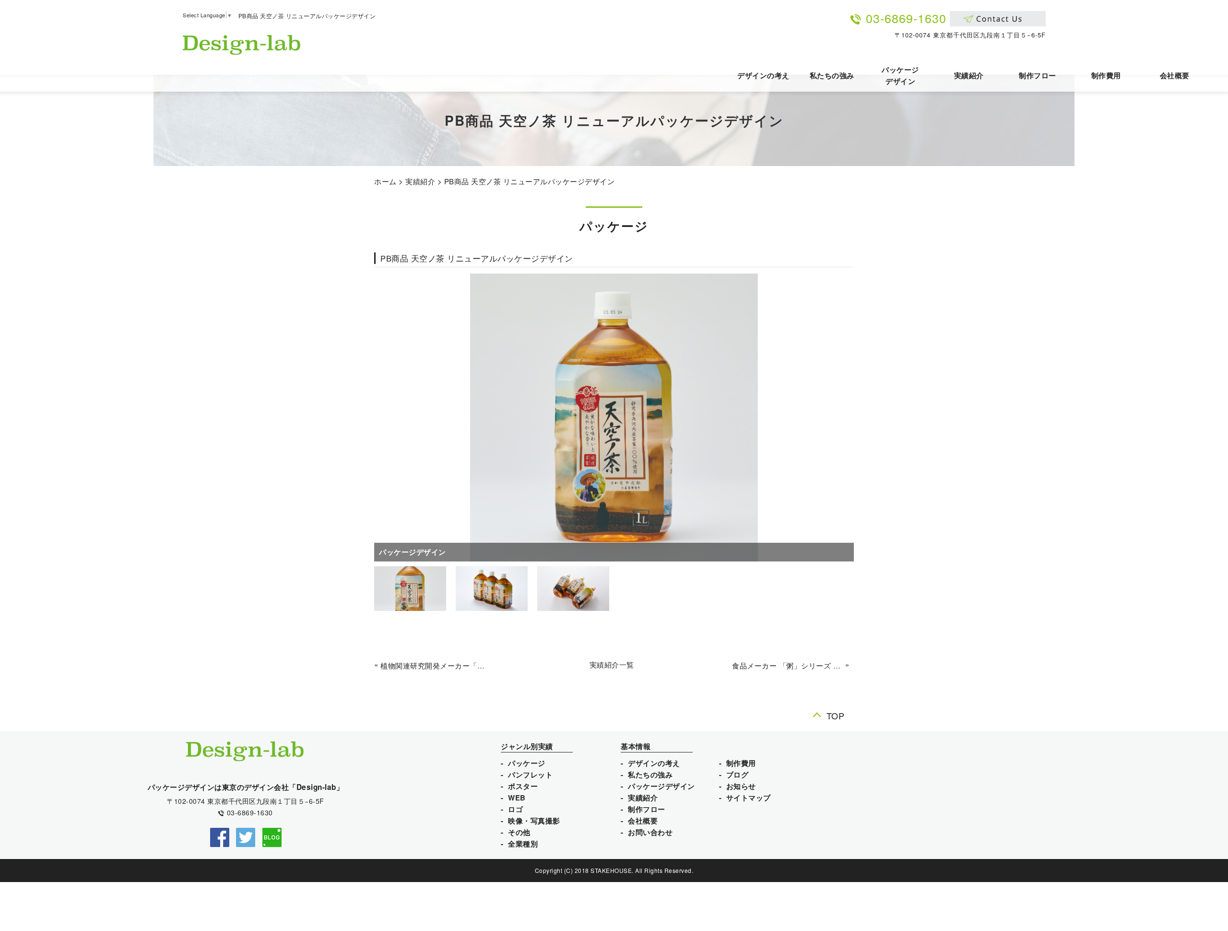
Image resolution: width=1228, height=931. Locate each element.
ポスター (523, 786)
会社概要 (1175, 75)
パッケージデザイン (900, 75)
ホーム (385, 181)
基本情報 (635, 746)
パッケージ (526, 763)
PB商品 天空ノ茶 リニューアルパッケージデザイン (529, 181)
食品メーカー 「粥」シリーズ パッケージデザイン (787, 665)
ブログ (737, 774)
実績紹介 (969, 75)
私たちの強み (832, 75)
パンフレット (530, 774)
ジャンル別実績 (527, 746)
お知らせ (741, 786)
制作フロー (1037, 75)
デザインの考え (763, 75)
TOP (836, 715)
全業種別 (523, 843)
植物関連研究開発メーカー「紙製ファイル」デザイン (435, 665)
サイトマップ (748, 797)
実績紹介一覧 (612, 664)
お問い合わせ (650, 832)
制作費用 (1106, 75)
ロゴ (515, 809)
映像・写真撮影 (534, 820)
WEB (517, 797)
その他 (519, 832)
